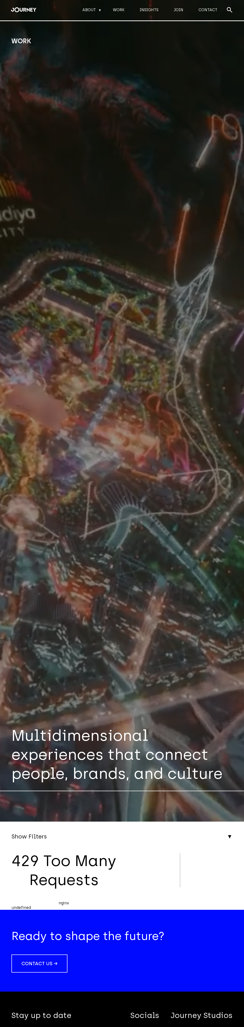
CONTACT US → (39, 963)
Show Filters (29, 836)
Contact (207, 10)
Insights (149, 10)
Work (118, 10)
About (89, 10)
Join (178, 10)
